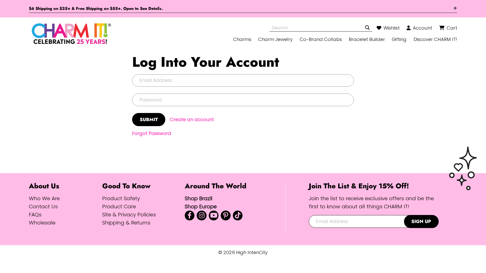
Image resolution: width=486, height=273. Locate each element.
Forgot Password (151, 133)
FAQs (35, 214)
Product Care (119, 206)
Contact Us (43, 206)
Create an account (192, 119)
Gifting (399, 39)
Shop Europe (201, 206)
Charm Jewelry (275, 39)
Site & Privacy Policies (129, 214)
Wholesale (42, 222)
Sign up (421, 221)
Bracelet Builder (367, 39)
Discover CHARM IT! (435, 39)
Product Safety (121, 198)
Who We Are (44, 198)
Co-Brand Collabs (321, 39)
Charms (242, 39)
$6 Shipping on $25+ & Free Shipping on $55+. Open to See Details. (96, 8)
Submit (149, 119)
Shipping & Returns (126, 222)
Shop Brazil (198, 198)
